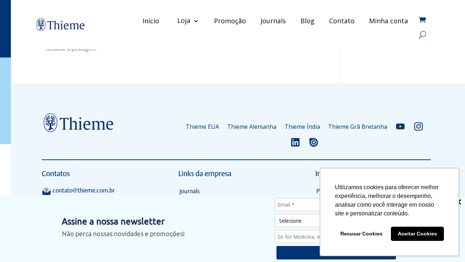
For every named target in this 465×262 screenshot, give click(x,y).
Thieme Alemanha (251, 127)
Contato (342, 20)
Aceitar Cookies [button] (417, 234)
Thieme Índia (302, 127)
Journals (273, 20)
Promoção (230, 20)
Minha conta (388, 20)
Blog (307, 20)
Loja (183, 20)
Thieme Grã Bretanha (357, 127)
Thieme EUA (202, 127)
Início (150, 20)
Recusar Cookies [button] (361, 234)
